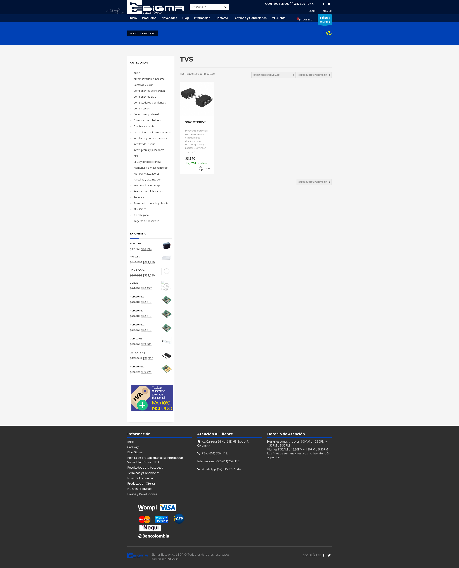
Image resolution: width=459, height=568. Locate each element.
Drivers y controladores (147, 120)
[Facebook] (323, 4)
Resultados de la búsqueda (145, 468)
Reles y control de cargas (148, 191)
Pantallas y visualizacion (147, 179)
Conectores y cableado (147, 114)
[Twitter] (329, 4)
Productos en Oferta (141, 483)
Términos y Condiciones (143, 473)
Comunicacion (142, 108)
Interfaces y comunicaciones (150, 138)
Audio (137, 73)
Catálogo (133, 447)
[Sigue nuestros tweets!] (329, 555)
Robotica (139, 197)
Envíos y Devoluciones (142, 494)
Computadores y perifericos (150, 102)
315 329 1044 (304, 4)
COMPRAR (325, 19)
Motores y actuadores (146, 173)
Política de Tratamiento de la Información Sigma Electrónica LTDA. (155, 460)
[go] (225, 7)
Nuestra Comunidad (140, 478)
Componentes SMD (145, 96)
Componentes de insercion (149, 90)
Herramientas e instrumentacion (152, 132)
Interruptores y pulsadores (149, 150)
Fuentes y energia (144, 126)
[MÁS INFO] (208, 169)
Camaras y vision (143, 84)
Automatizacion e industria (149, 79)
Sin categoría (141, 215)
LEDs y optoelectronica (147, 161)
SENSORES (140, 209)
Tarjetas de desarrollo (146, 221)
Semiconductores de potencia (151, 203)
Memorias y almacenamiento (151, 167)
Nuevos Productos (139, 489)
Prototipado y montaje (147, 185)
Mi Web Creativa (172, 559)
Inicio (130, 442)
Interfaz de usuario (144, 144)
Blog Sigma (135, 452)
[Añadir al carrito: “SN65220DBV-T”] (201, 169)
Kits (136, 156)
